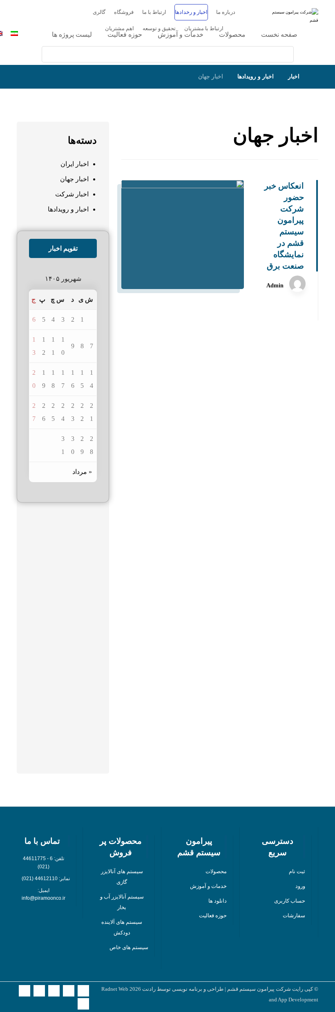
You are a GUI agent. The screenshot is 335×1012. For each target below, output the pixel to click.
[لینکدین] (39, 990)
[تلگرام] (83, 1004)
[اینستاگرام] (68, 990)
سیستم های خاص (128, 947)
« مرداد (82, 471)
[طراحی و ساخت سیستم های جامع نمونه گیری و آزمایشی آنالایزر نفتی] (293, 24)
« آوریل (87, 758)
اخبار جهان (74, 179)
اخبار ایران (74, 163)
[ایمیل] (54, 990)
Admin (275, 285)
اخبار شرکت (72, 194)
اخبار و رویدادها (68, 209)
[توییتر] (83, 990)
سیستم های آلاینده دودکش (121, 927)
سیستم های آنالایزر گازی (122, 876)
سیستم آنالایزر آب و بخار (122, 902)
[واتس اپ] (24, 990)
